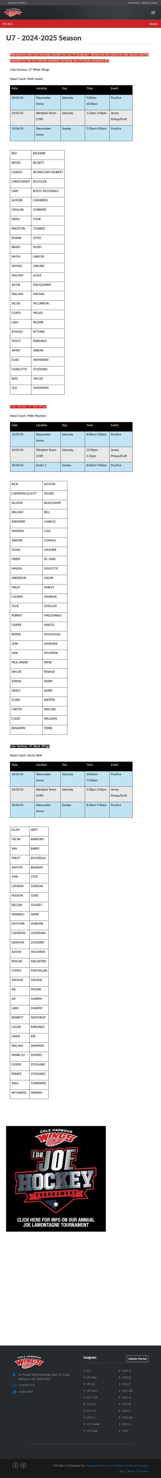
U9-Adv (7, 24)
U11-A (91, 1404)
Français (134, 2)
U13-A (126, 1371)
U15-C (126, 1411)
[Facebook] (15, 1465)
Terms (131, 1471)
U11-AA (92, 1397)
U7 (89, 1371)
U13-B (126, 1377)
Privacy (143, 1471)
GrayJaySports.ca (98, 1465)
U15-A (126, 1397)
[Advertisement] (80, 1263)
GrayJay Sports (17, 2)
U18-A (126, 1424)
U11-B (91, 1411)
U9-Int (91, 1384)
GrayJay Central (123, 1465)
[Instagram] (23, 1465)
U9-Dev (92, 1391)
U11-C (91, 1417)
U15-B (126, 1404)
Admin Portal (137, 1358)
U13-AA (92, 1431)
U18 (125, 1431)
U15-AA (127, 1391)
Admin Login (149, 2)
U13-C (126, 1384)
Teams (153, 24)
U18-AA (127, 1417)
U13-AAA (93, 1424)
